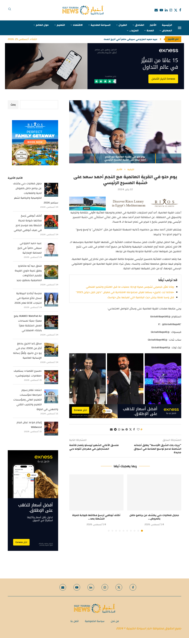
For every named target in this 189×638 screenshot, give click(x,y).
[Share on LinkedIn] (123, 429)
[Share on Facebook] (134, 429)
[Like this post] (138, 429)
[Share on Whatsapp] (119, 429)
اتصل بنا (74, 621)
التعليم (61, 25)
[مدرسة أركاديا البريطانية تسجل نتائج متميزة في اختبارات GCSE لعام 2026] (51, 299)
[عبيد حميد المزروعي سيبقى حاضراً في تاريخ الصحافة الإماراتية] (51, 249)
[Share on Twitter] (130, 429)
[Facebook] (180, 10)
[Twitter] (176, 10)
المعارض (167, 30)
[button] (160, 39)
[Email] (156, 10)
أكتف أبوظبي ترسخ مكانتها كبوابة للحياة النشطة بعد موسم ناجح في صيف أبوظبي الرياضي (28, 223)
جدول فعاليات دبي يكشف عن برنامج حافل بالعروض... (154, 517)
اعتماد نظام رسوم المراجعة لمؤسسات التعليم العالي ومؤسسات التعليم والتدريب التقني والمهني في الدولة (35, 400)
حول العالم (42, 25)
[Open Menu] (179, 27)
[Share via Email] (111, 429)
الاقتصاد (78, 25)
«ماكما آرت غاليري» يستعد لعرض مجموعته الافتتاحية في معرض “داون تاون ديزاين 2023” (125, 292)
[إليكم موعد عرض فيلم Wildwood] (51, 428)
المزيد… (134, 30)
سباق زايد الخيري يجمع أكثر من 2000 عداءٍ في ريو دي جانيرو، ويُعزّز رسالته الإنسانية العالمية (27, 350)
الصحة (150, 30)
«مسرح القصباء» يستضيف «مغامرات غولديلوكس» (28, 373)
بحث (13, 104)
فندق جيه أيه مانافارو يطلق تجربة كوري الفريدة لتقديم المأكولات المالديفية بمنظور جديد (28, 273)
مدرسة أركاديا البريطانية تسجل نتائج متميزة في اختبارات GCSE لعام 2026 (28, 298)
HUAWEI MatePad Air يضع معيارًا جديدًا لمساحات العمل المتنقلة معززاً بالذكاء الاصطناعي (28, 323)
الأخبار (153, 25)
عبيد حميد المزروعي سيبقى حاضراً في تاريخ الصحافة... (128, 39)
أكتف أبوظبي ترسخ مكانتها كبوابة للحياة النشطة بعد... (96, 517)
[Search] (9, 10)
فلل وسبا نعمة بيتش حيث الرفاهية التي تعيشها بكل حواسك (140, 297)
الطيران (122, 25)
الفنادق (139, 25)
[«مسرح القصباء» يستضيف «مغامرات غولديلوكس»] (51, 377)
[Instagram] (170, 10)
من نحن (115, 621)
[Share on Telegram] (115, 429)
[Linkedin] (166, 10)
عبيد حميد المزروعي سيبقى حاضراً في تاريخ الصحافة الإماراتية (30, 248)
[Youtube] (161, 10)
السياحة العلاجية (101, 25)
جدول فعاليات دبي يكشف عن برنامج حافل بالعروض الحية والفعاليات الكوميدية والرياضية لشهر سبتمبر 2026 (35, 193)
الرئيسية (167, 25)
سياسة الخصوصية (94, 621)
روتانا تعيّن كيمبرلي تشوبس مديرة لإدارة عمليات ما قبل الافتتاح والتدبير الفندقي (130, 287)
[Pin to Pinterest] (127, 429)
